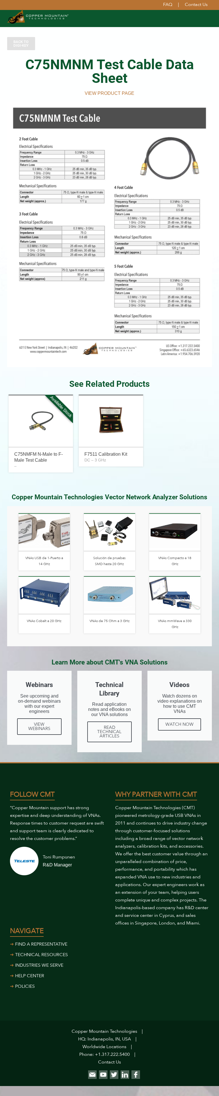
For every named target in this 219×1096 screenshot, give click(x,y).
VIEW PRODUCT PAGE (109, 93)
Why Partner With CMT (156, 794)
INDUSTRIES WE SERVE (39, 965)
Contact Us (109, 1062)
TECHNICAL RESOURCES (41, 955)
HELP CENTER (29, 976)
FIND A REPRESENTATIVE (41, 944)
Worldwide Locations (104, 1047)
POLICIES (25, 986)
